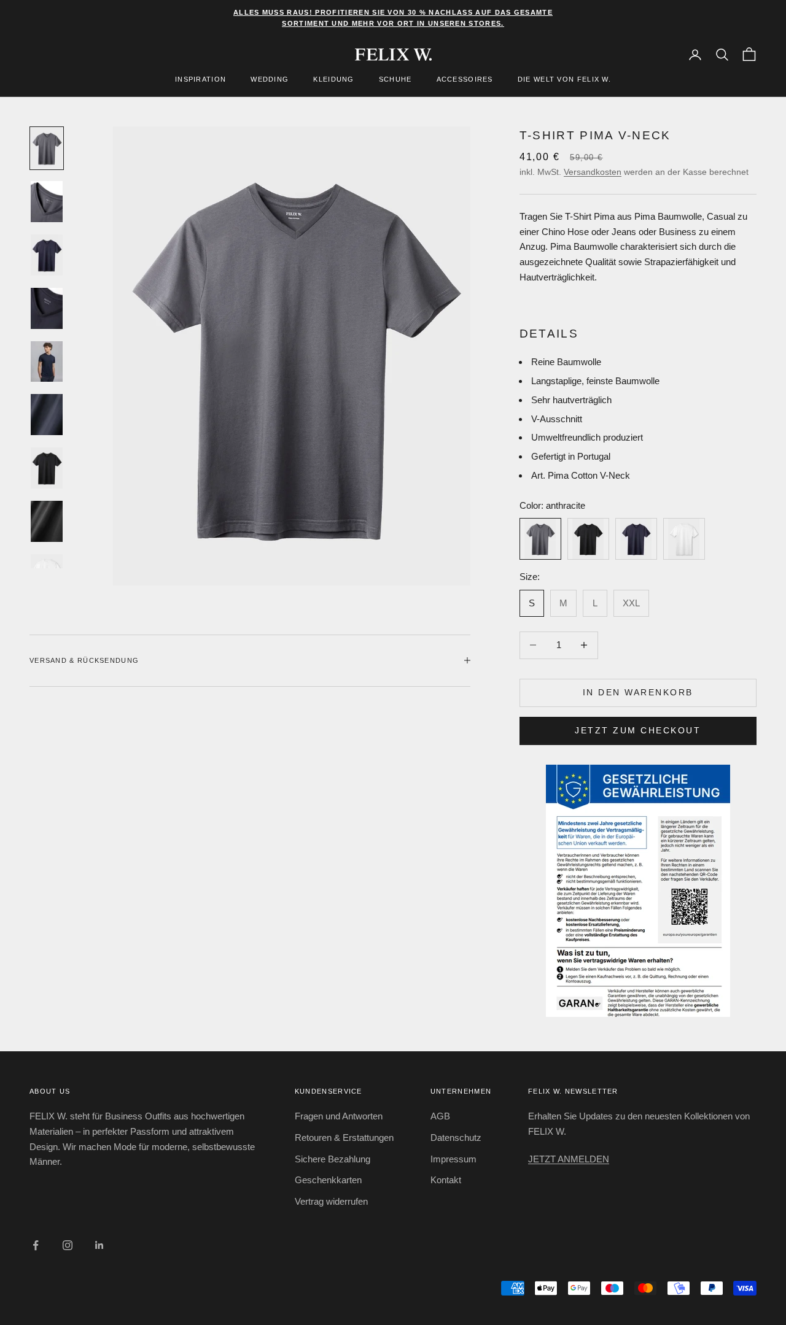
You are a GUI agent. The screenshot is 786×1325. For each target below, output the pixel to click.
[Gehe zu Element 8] (46, 521)
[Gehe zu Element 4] (46, 308)
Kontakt (445, 1180)
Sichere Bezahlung (332, 1159)
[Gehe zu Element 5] (46, 362)
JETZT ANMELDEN (568, 1159)
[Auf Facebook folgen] (35, 1245)
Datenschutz (455, 1137)
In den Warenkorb (638, 692)
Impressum (453, 1159)
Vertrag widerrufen (331, 1201)
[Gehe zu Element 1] (46, 148)
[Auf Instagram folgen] (67, 1245)
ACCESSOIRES (465, 79)
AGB (440, 1116)
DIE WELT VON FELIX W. (564, 79)
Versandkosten (592, 172)
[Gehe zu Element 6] (46, 414)
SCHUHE (395, 79)
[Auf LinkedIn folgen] (99, 1245)
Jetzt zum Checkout (638, 730)
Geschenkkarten (328, 1180)
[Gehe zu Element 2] (46, 201)
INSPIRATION (200, 79)
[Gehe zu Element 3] (46, 255)
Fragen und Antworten (339, 1116)
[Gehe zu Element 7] (46, 468)
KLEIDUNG (333, 79)
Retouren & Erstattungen (344, 1137)
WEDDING (270, 79)
